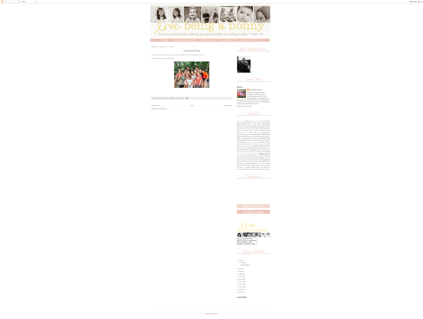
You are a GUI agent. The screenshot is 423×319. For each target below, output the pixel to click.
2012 (240, 282)
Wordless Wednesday (262, 134)
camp (266, 140)
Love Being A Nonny (255, 90)
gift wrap (266, 148)
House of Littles (243, 128)
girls (238, 149)
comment (248, 142)
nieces (252, 160)
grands (254, 149)
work (266, 169)
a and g (251, 136)
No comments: (180, 98)
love (238, 156)
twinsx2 (257, 167)
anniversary (258, 136)
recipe (261, 163)
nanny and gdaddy (242, 159)
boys (255, 140)
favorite (265, 146)
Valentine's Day (241, 134)
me (254, 156)
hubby (259, 151)
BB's (244, 123)
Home (192, 105)
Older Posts (228, 105)
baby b (239, 138)
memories (260, 156)
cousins (239, 144)
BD (250, 123)
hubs (264, 151)
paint (246, 161)
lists (248, 154)
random (248, 163)
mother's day (258, 158)
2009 (240, 289)
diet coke (250, 144)
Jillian (240, 130)
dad (245, 144)
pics (256, 161)
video (265, 167)
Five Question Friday (255, 127)
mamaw (249, 156)
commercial (255, 142)
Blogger (215, 313)
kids (243, 154)
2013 (240, 279)
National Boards (241, 132)
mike (266, 156)
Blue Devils (257, 123)
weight (245, 169)
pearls (251, 161)
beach (248, 138)
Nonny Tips (252, 132)
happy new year (243, 151)
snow (250, 165)
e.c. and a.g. (258, 144)
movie (266, 158)
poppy (263, 161)
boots (250, 140)
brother (261, 140)
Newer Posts (155, 105)
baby (266, 136)
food (245, 148)
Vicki (250, 134)
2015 (240, 274)
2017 (240, 269)
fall (252, 146)
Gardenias (267, 127)
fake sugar (246, 146)
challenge (240, 142)
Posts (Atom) (163, 109)
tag (262, 165)
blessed (239, 140)
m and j (243, 156)
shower (267, 163)
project (241, 163)
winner (251, 169)
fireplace (239, 148)
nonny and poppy (261, 160)
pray (268, 161)
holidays (252, 151)
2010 (240, 287)
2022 (240, 260)
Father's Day (243, 127)
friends (250, 148)
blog (244, 140)
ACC (261, 121)
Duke (254, 125)
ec (265, 144)
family (257, 146)
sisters (245, 165)
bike (255, 138)
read (256, 163)
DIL (241, 125)
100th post (239, 121)
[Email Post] (186, 98)
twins (248, 167)
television (267, 165)
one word (239, 161)
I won (251, 128)
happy (268, 149)
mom (238, 158)
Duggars (248, 125)
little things (254, 154)
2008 (240, 292)
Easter (268, 125)
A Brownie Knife (253, 121)
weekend (239, 169)
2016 (240, 271)
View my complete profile (244, 106)
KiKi (256, 130)
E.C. (260, 125)
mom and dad (247, 158)
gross (262, 149)
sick (240, 165)
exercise (239, 146)
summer (256, 165)
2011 (240, 284)
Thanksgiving (263, 132)
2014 (240, 276)
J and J (261, 129)
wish (262, 169)
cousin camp (264, 142)
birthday (263, 138)
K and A (251, 130)
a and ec (243, 136)
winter (256, 169)
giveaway (246, 149)
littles (262, 154)
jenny (238, 154)
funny (256, 148)
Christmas (266, 123)
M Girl (266, 130)
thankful (241, 167)
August (242, 262)
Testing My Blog (191, 50)
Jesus (268, 129)
